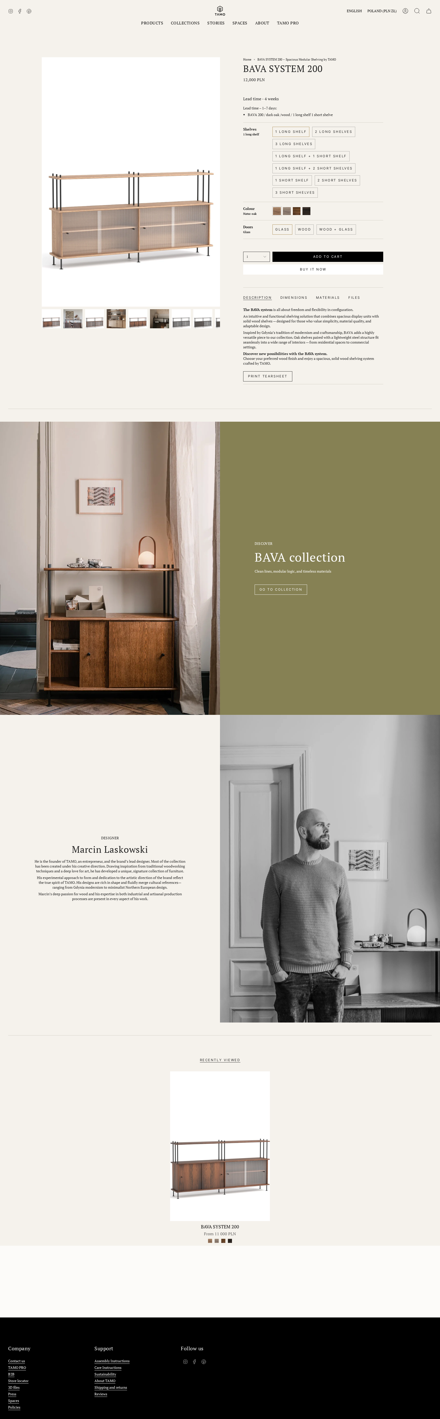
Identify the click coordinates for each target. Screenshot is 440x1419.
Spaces (13, 1400)
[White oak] (217, 1241)
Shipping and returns (110, 1387)
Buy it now (313, 269)
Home (247, 59)
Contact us (16, 1360)
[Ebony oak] (230, 1241)
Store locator (18, 1380)
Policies (14, 1407)
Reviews (100, 1394)
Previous (42, 182)
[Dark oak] (223, 1241)
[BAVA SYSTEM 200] (220, 1146)
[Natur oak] (210, 1241)
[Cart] (429, 11)
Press (12, 1394)
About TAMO (104, 1380)
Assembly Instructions (112, 1360)
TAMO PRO (17, 1367)
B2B (11, 1374)
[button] (152, 23)
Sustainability (105, 1374)
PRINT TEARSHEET (267, 376)
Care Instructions (107, 1367)
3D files (14, 1387)
